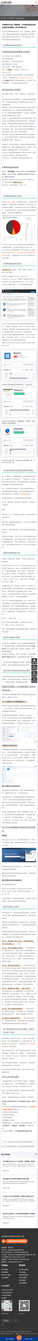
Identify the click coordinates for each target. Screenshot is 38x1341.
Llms (36, 1333)
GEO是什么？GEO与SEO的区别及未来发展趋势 (20, 1142)
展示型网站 (5, 1269)
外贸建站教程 (23, 494)
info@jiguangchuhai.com (15, 1262)
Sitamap (33, 1333)
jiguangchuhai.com (26, 77)
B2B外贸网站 (23, 1277)
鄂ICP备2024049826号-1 (24, 1333)
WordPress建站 (10, 202)
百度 (3, 1324)
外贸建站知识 (20, 18)
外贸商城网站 (23, 1283)
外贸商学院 (11, 18)
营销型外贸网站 (23, 1275)
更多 (36, 1154)
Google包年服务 (6, 1295)
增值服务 (4, 1298)
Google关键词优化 (7, 1292)
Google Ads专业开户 (8, 1290)
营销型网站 (5, 1272)
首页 (4, 18)
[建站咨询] (19, 1339)
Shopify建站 (5, 1277)
